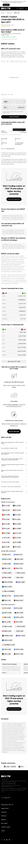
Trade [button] (3, 830)
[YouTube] (9, 840)
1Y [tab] (20, 61)
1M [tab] (16, 61)
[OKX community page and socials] (11, 840)
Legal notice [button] (4, 808)
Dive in (4, 672)
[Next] (26, 767)
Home (2, 13)
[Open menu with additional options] (26, 9)
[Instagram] (6, 840)
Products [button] (4, 812)
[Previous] (2, 767)
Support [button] (3, 819)
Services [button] (3, 816)
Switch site (6, 4)
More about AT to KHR (14, 361)
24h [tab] (7, 61)
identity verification (13, 404)
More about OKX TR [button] (7, 804)
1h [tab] (3, 61)
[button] (17, 8)
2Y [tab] (24, 61)
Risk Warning (7, 748)
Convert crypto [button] (5, 827)
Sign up (21, 8)
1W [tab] (12, 61)
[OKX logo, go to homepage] (5, 8)
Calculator (9, 13)
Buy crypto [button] (4, 823)
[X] (1, 840)
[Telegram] (4, 840)
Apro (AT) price (10, 148)
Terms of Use (21, 747)
